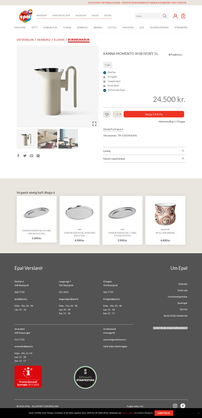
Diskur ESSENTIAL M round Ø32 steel (79, 234)
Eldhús (59, 39)
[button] (94, 87)
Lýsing (107, 151)
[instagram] (173, 406)
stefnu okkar (128, 413)
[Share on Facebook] (20, 156)
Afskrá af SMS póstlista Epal (170, 328)
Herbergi (44, 39)
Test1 (166, 16)
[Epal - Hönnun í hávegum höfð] (25, 16)
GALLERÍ (95, 15)
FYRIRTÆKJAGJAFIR (61, 15)
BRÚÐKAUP (42, 15)
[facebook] (181, 406)
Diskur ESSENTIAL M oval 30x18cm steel (36, 232)
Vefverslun (25, 39)
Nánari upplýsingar (114, 158)
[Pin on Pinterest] (40, 156)
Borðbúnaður (78, 39)
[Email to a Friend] (33, 156)
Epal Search (152, 16)
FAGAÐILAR (81, 15)
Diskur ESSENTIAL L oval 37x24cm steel (122, 234)
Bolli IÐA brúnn (165, 232)
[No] (198, 414)
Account (175, 16)
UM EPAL (108, 15)
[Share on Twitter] (26, 156)
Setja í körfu (154, 114)
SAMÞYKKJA (164, 413)
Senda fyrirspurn (113, 129)
